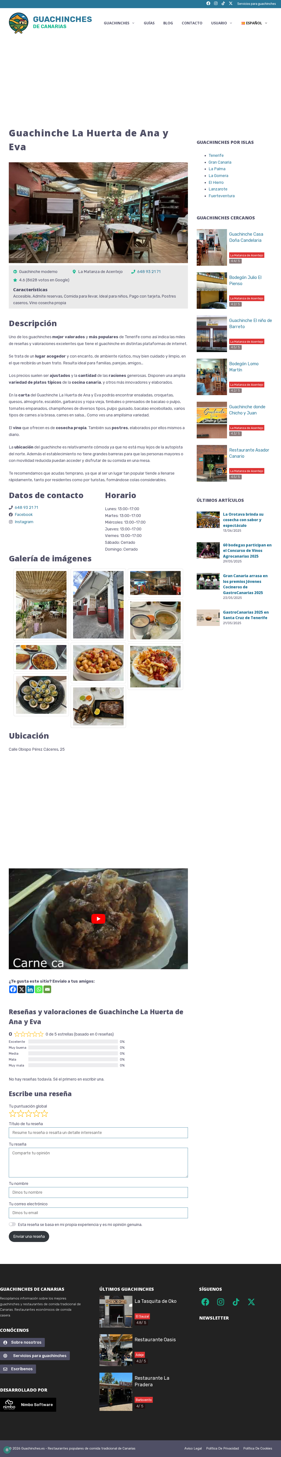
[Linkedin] (30, 989)
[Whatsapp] (39, 989)
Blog (168, 23)
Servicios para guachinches (256, 4)
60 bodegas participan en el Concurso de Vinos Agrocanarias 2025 (247, 550)
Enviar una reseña (29, 1236)
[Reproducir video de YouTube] (98, 918)
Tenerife (216, 155)
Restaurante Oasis (155, 1339)
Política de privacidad (222, 1448)
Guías (149, 23)
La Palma (217, 168)
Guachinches (62, 23)
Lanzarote (218, 189)
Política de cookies (257, 1448)
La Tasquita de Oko (156, 1301)
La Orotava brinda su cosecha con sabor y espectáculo (243, 520)
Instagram (24, 522)
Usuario (219, 23)
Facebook (24, 515)
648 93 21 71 (148, 272)
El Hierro (216, 182)
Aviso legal (193, 1448)
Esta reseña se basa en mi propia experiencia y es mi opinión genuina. (80, 1224)
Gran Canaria (220, 162)
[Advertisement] (140, 71)
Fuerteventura (222, 195)
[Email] (47, 989)
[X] (21, 989)
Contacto (192, 23)
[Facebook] (13, 989)
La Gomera (218, 175)
